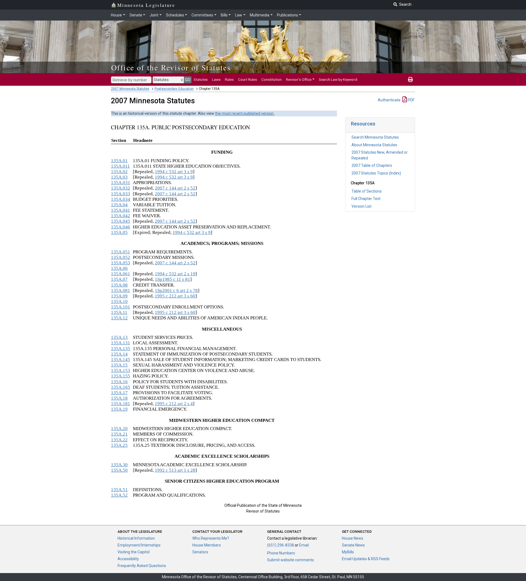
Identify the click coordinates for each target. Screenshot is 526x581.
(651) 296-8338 (280, 545)
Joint (154, 15)
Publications (287, 15)
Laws (216, 79)
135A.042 (120, 215)
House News (352, 538)
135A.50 (119, 470)
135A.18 (119, 398)
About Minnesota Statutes (374, 145)
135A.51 (119, 489)
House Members (206, 545)
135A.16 (119, 381)
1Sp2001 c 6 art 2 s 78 (176, 290)
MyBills (348, 552)
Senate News (353, 545)
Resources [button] (363, 124)
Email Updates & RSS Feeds (366, 559)
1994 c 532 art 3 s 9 (174, 171)
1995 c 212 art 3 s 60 (175, 296)
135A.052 (120, 257)
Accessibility (128, 559)
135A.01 (119, 160)
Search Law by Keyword (338, 79)
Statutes (201, 79)
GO (187, 79)
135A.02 (119, 171)
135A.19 (119, 409)
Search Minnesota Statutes (375, 137)
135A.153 (120, 370)
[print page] (410, 79)
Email (304, 545)
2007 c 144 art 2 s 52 (175, 188)
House (116, 15)
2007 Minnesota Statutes (130, 89)
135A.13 (119, 337)
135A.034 (120, 199)
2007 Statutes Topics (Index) (376, 173)
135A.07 (119, 279)
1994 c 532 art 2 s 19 (175, 273)
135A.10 (119, 301)
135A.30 (119, 464)
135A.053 (120, 262)
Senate (136, 15)
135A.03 (119, 177)
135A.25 (119, 445)
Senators (200, 552)
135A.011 (120, 166)
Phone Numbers (281, 553)
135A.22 (119, 439)
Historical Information (136, 538)
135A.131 (120, 342)
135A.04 (119, 204)
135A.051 (120, 251)
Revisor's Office (298, 79)
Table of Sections (366, 191)
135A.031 (120, 182)
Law (238, 15)
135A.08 (119, 285)
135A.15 (119, 365)
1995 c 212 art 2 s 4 (174, 403)
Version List (361, 206)
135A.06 (119, 268)
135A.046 (120, 227)
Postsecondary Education (174, 89)
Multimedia (259, 15)
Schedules (175, 15)
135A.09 (119, 296)
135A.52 (119, 495)
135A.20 (119, 428)
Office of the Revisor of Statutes (171, 67)
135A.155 (120, 376)
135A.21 (119, 434)
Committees (202, 15)
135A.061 (120, 273)
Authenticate (389, 100)
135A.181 (120, 403)
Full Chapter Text (366, 198)
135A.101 (120, 307)
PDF (410, 100)
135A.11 (119, 312)
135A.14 (119, 354)
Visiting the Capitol (134, 552)
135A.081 (120, 290)
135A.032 (120, 188)
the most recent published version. (245, 113)
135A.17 (119, 392)
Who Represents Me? (210, 538)
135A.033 (120, 193)
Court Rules (247, 79)
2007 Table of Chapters (371, 165)
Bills (224, 15)
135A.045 (120, 221)
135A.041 (120, 210)
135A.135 (120, 348)
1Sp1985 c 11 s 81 (172, 279)
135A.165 (120, 387)
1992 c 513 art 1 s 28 (175, 470)
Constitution (271, 79)
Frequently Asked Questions (142, 565)
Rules (229, 79)
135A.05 (119, 232)
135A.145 (120, 359)
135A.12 (119, 317)
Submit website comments (290, 560)
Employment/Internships (139, 545)
